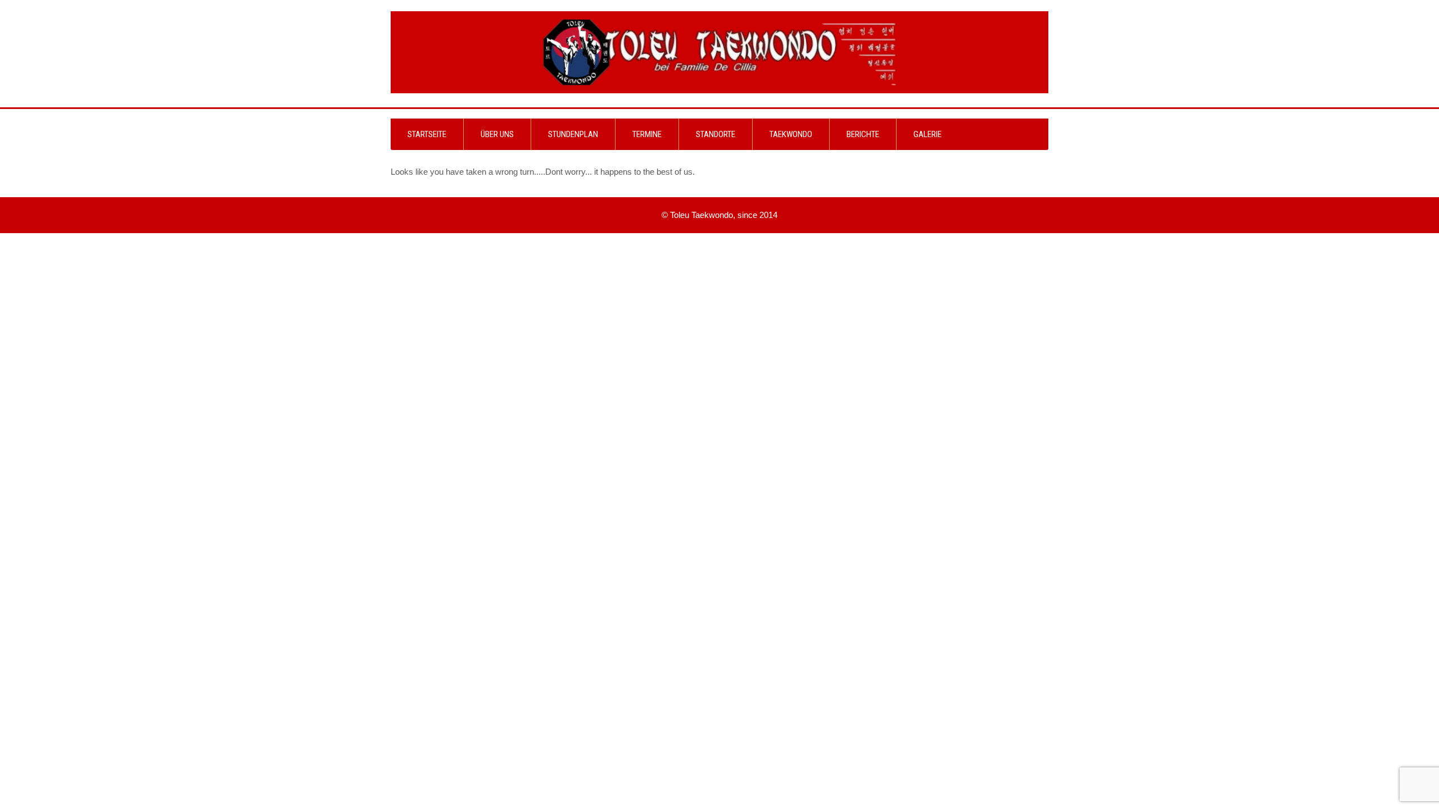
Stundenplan (573, 134)
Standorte (715, 134)
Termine (647, 134)
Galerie (927, 134)
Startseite (427, 134)
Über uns (497, 134)
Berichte (863, 134)
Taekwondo (791, 134)
